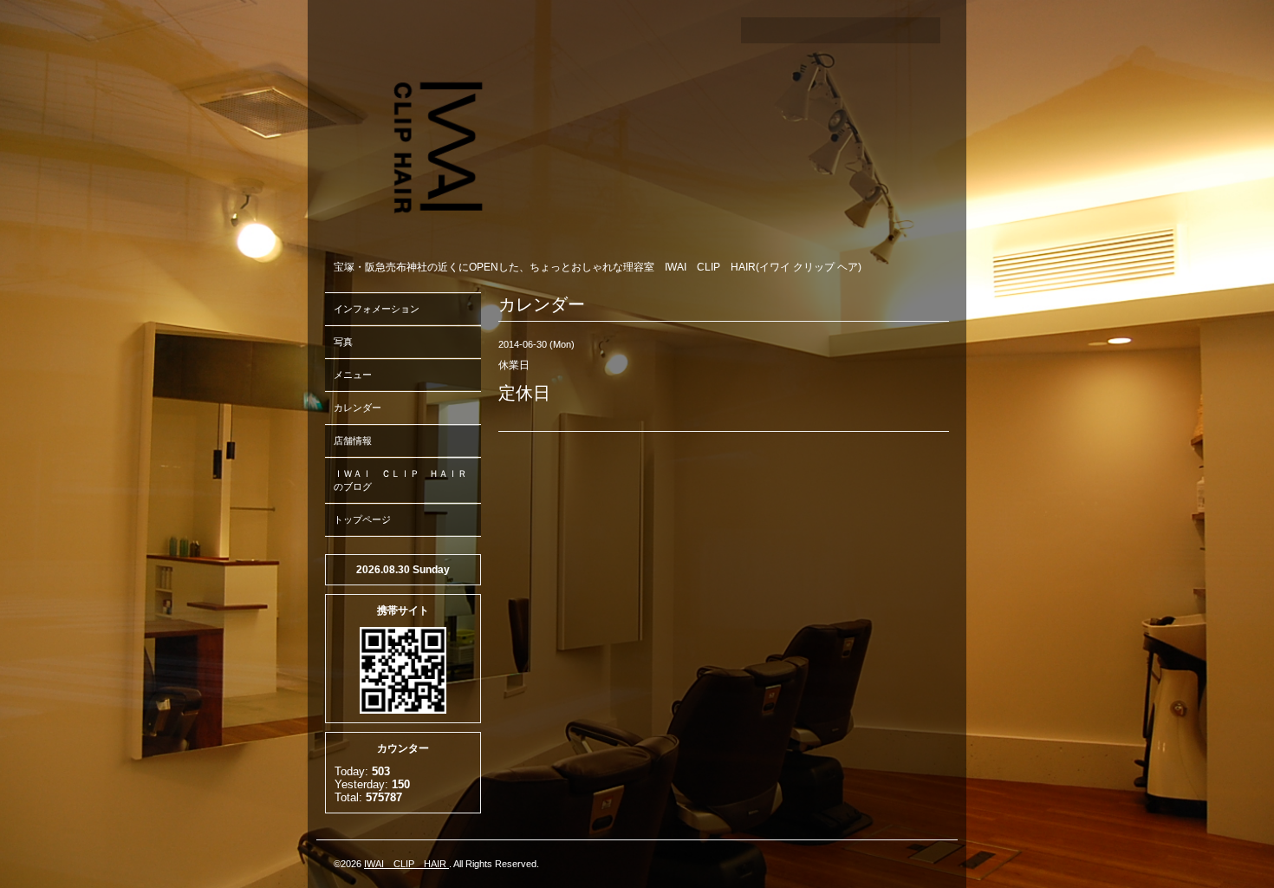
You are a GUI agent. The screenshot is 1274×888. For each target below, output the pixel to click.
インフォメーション (376, 309)
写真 (343, 341)
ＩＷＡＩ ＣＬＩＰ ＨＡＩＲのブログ (400, 480)
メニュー (353, 374)
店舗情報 (353, 440)
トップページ (362, 519)
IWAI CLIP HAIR (406, 864)
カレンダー (357, 407)
